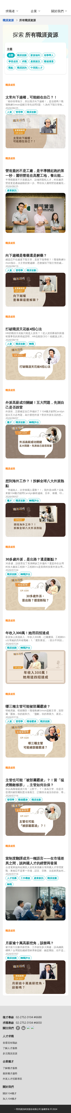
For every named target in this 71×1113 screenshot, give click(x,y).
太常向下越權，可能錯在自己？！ (31, 97)
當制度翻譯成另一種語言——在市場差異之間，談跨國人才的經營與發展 (35, 860)
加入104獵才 (10, 1098)
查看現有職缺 (10, 1042)
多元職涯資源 (10, 1053)
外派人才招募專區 (12, 1078)
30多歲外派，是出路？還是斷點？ (32, 559)
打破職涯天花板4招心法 (24, 329)
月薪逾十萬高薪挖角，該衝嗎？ (30, 943)
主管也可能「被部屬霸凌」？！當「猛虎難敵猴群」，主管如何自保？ (35, 782)
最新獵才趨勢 (10, 1073)
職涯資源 (8, 20)
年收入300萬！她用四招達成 (27, 632)
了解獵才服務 (10, 1068)
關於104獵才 (10, 1093)
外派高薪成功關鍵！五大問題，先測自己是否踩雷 (35, 405)
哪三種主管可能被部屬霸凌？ (28, 706)
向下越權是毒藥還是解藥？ (26, 255)
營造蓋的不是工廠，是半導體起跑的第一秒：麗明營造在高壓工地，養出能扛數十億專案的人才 (35, 173)
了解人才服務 (10, 1048)
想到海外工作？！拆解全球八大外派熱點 (35, 483)
